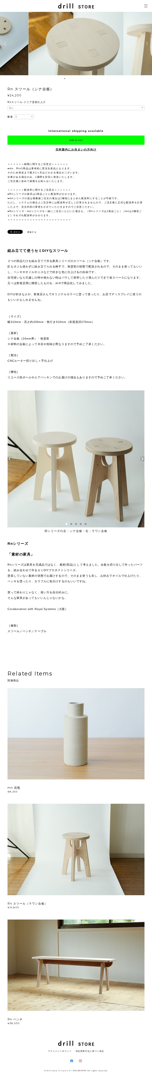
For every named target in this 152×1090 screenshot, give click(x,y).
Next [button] (146, 44)
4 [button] (64, 78)
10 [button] (80, 78)
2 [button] (59, 78)
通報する (32, 232)
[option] (76, 43)
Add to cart (76, 140)
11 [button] (82, 78)
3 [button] (62, 78)
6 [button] (69, 78)
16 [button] (95, 78)
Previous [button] (6, 44)
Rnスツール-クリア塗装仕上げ (27, 102)
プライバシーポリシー (59, 1051)
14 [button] (90, 78)
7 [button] (72, 78)
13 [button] (87, 78)
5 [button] (67, 78)
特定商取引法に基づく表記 (90, 1051)
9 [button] (77, 78)
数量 (10, 116)
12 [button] (85, 78)
